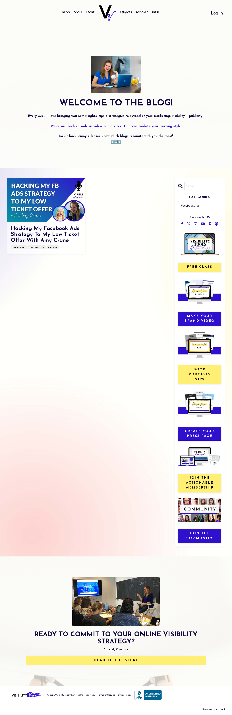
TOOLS (77, 12)
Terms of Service (106, 694)
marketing (52, 247)
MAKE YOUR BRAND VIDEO (200, 319)
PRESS (156, 12)
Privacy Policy (124, 694)
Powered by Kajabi (213, 709)
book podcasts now (200, 374)
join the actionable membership (200, 482)
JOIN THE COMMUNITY (199, 536)
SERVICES (126, 12)
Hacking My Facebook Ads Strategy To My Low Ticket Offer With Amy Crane (45, 234)
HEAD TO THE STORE (116, 660)
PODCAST (142, 12)
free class (199, 267)
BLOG (66, 12)
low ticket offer (37, 247)
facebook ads (19, 247)
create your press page (199, 434)
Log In (217, 13)
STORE (90, 12)
